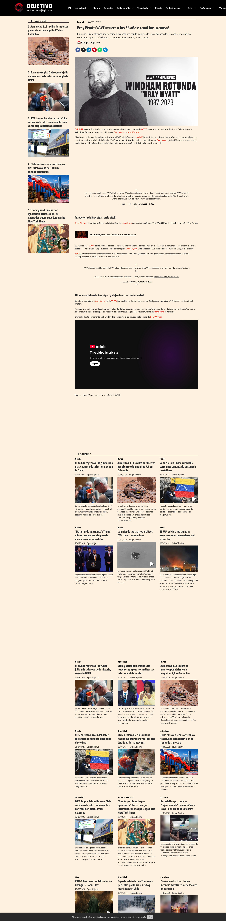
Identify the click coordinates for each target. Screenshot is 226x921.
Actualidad (80, 8)
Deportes (108, 8)
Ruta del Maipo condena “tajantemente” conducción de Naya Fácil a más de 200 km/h (177, 805)
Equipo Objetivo (90, 42)
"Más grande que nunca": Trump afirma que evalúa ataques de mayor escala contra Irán (92, 535)
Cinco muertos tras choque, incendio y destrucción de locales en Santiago (178, 884)
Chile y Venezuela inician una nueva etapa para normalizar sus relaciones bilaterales (136, 669)
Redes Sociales (173, 8)
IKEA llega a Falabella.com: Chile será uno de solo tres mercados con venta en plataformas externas (93, 807)
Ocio (190, 8)
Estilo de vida (123, 8)
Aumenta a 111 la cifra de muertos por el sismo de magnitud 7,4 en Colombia (136, 466)
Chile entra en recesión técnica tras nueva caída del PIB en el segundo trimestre (177, 738)
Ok (150, 917)
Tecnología (142, 8)
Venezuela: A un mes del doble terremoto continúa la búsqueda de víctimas (178, 466)
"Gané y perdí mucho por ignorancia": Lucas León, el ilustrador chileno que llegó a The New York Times (136, 807)
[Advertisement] (136, 165)
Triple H (110, 395)
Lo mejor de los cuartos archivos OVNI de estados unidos (135, 533)
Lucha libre (100, 395)
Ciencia (158, 8)
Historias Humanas (125, 797)
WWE (117, 395)
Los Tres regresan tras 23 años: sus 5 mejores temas (113, 234)
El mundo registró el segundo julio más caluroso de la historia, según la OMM (94, 466)
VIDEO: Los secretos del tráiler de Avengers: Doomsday (93, 883)
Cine (77, 877)
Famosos (164, 797)
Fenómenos (205, 8)
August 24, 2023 (146, 203)
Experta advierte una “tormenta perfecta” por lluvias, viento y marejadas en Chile (135, 884)
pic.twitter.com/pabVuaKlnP (166, 276)
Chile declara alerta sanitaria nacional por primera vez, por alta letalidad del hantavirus (136, 738)
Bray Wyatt (88, 395)
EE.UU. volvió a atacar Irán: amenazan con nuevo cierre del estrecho (177, 535)
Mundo (96, 8)
